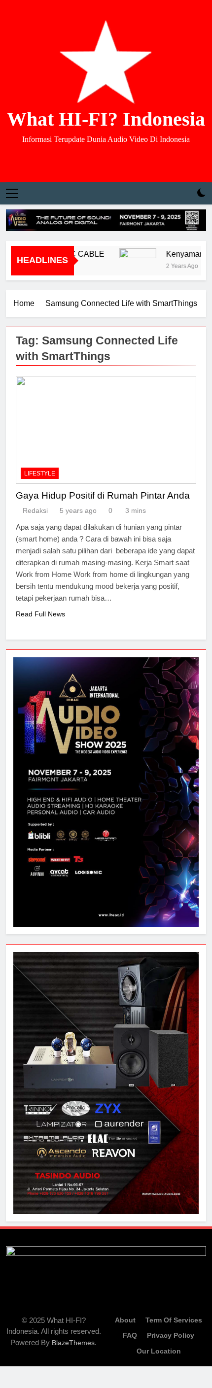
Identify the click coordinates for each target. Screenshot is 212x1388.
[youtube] (118, 162)
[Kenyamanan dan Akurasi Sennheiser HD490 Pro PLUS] (130, 266)
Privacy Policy (170, 1335)
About (125, 1320)
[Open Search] (184, 193)
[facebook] (94, 162)
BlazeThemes (73, 1343)
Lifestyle (39, 473)
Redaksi (35, 510)
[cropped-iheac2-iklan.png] (106, 220)
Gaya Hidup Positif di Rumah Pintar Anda (103, 495)
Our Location (159, 1351)
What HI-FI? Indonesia (106, 119)
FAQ (130, 1335)
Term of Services (173, 1320)
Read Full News (40, 614)
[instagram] (106, 162)
